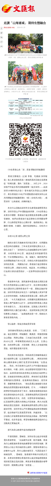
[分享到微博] (1, 41)
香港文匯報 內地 (9, 27)
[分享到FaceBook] (1, 28)
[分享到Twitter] (1, 32)
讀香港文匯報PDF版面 (38, 473)
